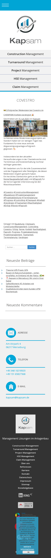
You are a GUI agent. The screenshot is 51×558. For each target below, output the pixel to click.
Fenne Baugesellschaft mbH (16, 179)
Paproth (7, 232)
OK (28, 552)
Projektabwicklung (29, 232)
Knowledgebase (25, 488)
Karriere (25, 470)
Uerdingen (23, 237)
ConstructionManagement (15, 226)
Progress (16, 232)
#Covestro (8, 192)
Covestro (8, 229)
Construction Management (25, 445)
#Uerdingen (9, 203)
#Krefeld (41, 200)
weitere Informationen (27, 548)
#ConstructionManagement (26, 192)
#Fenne (14, 205)
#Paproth (37, 179)
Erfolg (15, 229)
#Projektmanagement (25, 195)
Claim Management (25, 459)
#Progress (8, 200)
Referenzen (25, 466)
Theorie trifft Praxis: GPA (17, 270)
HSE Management (25, 456)
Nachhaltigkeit (39, 229)
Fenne (21, 229)
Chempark (30, 224)
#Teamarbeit (21, 203)
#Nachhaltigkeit (34, 203)
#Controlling (19, 200)
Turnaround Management (25, 449)
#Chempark (31, 200)
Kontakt (26, 473)
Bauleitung (19, 224)
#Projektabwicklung (13, 197)
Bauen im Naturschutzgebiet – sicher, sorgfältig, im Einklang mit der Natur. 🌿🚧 (25, 274)
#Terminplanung (29, 197)
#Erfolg (7, 205)
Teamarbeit (28, 234)
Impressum (25, 481)
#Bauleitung (9, 195)
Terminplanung (11, 237)
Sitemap (25, 484)
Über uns (25, 463)
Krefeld (28, 229)
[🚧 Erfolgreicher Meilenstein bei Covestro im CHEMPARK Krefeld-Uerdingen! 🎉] (25, 128)
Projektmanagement (13, 234)
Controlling (33, 226)
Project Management (25, 452)
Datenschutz (25, 477)
